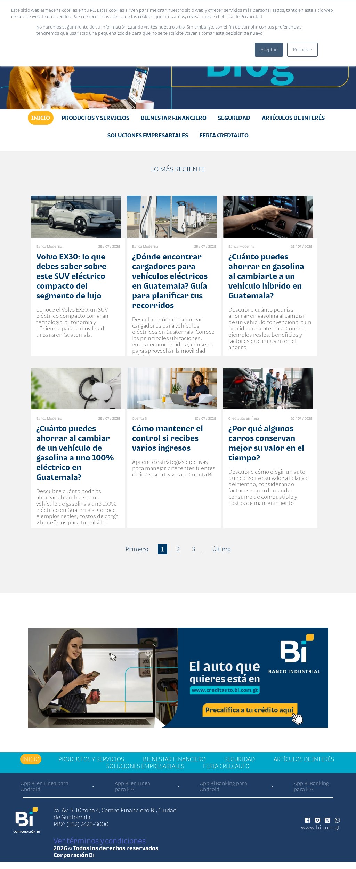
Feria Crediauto (224, 135)
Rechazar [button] (302, 49)
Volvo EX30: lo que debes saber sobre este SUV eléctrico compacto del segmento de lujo (71, 276)
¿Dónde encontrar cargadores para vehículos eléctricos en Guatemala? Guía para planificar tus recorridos (170, 281)
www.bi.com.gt (320, 827)
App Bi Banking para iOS (311, 786)
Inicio (40, 117)
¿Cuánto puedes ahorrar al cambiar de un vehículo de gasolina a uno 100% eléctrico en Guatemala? (75, 453)
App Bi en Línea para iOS (132, 786)
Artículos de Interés (293, 117)
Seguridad (234, 117)
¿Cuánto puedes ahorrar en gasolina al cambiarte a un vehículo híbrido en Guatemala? (266, 276)
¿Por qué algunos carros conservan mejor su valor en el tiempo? (266, 443)
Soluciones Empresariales (147, 135)
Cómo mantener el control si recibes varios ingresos (167, 438)
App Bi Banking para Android (223, 786)
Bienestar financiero (174, 117)
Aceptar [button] (269, 49)
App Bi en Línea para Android (44, 786)
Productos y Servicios (95, 117)
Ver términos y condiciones (100, 840)
